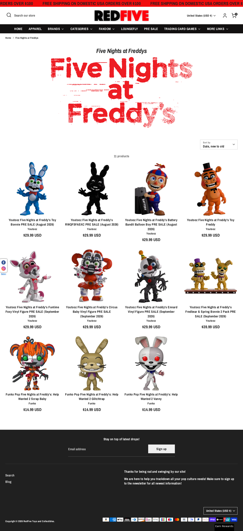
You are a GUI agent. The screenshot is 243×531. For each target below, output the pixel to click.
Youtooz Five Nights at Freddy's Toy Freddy (210, 222)
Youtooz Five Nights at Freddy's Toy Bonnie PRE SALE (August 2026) (32, 222)
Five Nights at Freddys (26, 37)
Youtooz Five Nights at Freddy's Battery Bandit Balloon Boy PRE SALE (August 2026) (151, 224)
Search (10, 475)
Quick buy (32, 210)
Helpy (3, 273)
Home (18, 29)
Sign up (161, 449)
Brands (54, 29)
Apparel (35, 29)
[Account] (224, 15)
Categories (79, 29)
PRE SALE (151, 29)
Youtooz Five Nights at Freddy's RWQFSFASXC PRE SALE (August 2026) (91, 222)
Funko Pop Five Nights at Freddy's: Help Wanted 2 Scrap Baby (32, 396)
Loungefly (129, 29)
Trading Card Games (180, 29)
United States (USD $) (199, 15)
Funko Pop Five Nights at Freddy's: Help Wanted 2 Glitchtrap (91, 396)
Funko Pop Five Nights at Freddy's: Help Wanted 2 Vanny (151, 396)
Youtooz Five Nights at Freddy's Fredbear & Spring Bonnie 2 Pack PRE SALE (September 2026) (210, 311)
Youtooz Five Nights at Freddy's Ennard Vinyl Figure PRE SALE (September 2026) (151, 311)
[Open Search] (8, 15)
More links (216, 29)
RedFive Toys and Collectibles (38, 521)
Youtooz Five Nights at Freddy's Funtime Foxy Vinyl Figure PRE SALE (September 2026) (32, 311)
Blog (8, 481)
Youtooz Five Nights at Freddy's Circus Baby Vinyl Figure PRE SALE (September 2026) (91, 311)
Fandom (105, 29)
